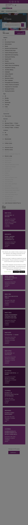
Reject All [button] (22, 271)
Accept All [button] (16, 271)
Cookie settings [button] (7, 271)
